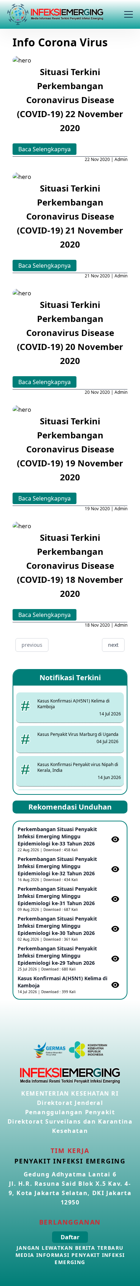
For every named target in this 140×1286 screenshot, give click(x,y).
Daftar (70, 1237)
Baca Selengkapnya (44, 149)
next (113, 644)
